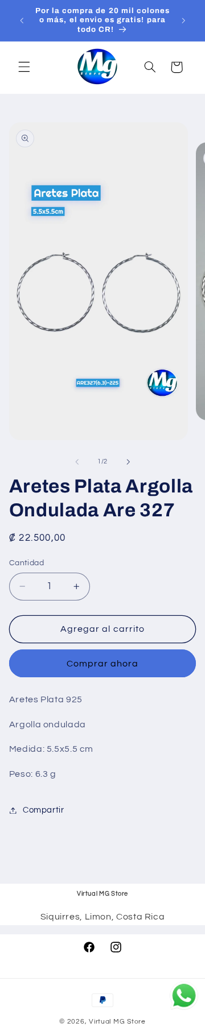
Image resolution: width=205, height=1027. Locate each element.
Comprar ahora (103, 663)
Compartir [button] (43, 810)
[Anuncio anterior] (21, 20)
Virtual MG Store (117, 1021)
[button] (24, 67)
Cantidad (26, 563)
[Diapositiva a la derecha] (128, 461)
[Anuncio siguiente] (183, 20)
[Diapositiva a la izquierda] (76, 461)
